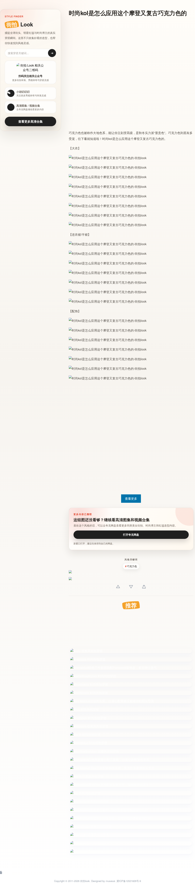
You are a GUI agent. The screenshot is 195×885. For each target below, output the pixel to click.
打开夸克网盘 (131, 534)
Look (19, 24)
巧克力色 (75, 133)
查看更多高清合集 (30, 121)
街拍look (85, 881)
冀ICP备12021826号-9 (129, 881)
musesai (110, 881)
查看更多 (131, 498)
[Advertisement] (128, 47)
